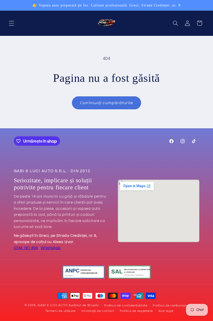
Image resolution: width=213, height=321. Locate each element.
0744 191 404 (26, 248)
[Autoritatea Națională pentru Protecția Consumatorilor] (83, 272)
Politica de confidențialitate (125, 305)
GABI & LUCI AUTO (53, 305)
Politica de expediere (136, 311)
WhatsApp (51, 248)
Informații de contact (97, 311)
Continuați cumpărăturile (106, 103)
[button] (11, 23)
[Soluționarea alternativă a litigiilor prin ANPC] (129, 272)
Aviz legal (165, 311)
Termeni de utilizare (60, 311)
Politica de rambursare (171, 305)
